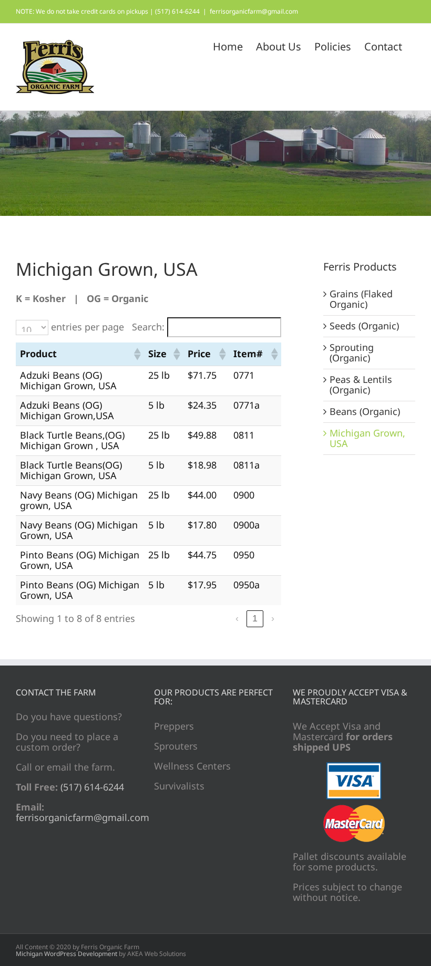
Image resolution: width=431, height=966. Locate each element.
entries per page (87, 327)
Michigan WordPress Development (66, 953)
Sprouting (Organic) (352, 352)
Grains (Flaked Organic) (361, 298)
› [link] (272, 618)
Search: (148, 327)
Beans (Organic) (365, 411)
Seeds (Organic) (364, 325)
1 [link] (255, 618)
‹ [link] (237, 618)
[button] (137, 354)
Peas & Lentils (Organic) (361, 384)
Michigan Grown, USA (367, 438)
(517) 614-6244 (91, 787)
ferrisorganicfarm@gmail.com (254, 11)
